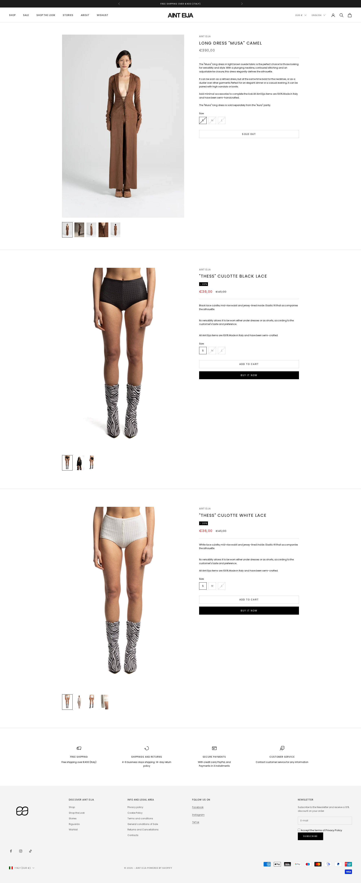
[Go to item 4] (103, 230)
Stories (68, 15)
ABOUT (85, 15)
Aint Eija (205, 36)
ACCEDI (319, 867)
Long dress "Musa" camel (230, 43)
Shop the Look (45, 15)
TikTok (195, 822)
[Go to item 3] (91, 230)
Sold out (249, 133)
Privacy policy (135, 807)
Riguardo (74, 824)
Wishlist (102, 15)
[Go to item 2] (79, 230)
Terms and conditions (140, 818)
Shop (12, 15)
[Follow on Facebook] (11, 851)
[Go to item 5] (115, 230)
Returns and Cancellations (143, 829)
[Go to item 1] (67, 230)
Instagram (198, 814)
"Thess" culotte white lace (233, 515)
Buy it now (249, 375)
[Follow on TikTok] (30, 851)
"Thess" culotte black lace (233, 276)
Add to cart (249, 364)
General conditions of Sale (142, 824)
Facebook (197, 807)
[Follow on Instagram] (21, 851)
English (317, 15)
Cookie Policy (135, 812)
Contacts (132, 835)
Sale (26, 15)
